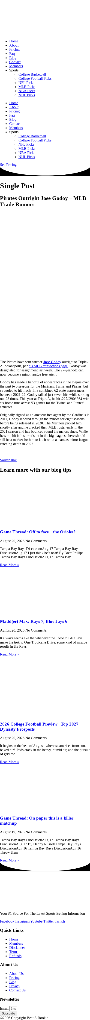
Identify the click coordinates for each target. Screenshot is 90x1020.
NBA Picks (26, 91)
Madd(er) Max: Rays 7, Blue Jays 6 (33, 621)
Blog (12, 58)
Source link (8, 460)
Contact (15, 62)
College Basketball (32, 74)
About (13, 45)
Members (16, 66)
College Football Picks (34, 78)
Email (4, 1008)
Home (13, 41)
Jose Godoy (52, 362)
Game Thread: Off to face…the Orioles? (38, 531)
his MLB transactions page (48, 366)
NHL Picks (26, 95)
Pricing (14, 49)
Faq (12, 54)
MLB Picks (26, 87)
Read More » (9, 565)
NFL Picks (26, 83)
